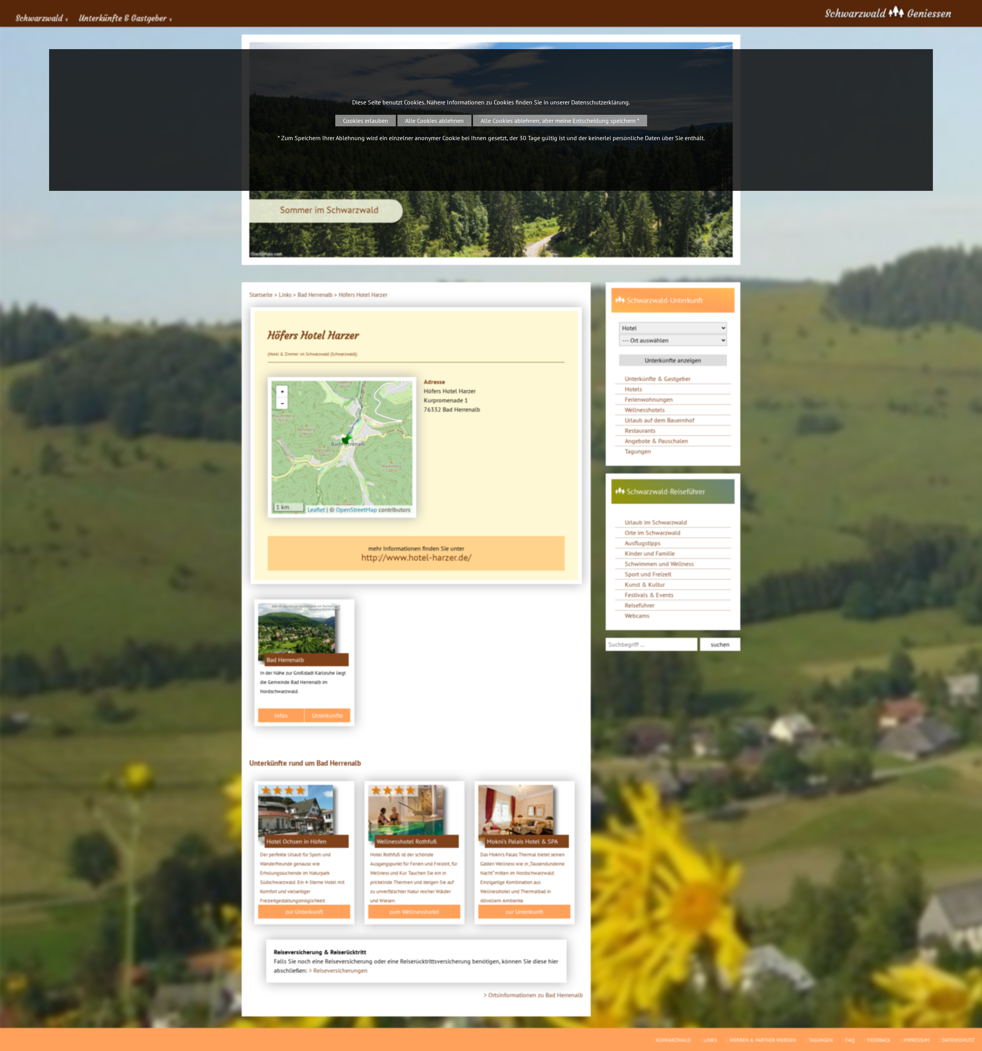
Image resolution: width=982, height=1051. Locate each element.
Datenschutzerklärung (600, 102)
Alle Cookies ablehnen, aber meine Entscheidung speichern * (560, 120)
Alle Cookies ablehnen (434, 120)
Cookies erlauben (365, 120)
